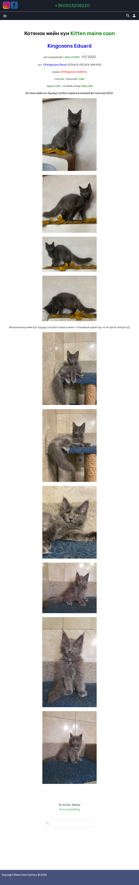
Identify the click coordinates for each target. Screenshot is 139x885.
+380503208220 (72, 5)
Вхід (77, 809)
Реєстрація (66, 809)
